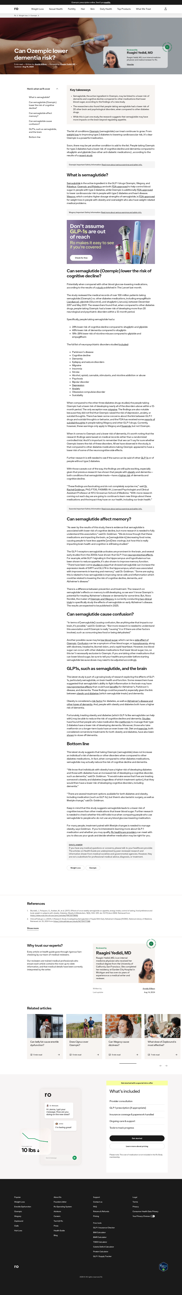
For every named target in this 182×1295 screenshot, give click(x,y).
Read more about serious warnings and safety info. (122, 165)
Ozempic (33, 15)
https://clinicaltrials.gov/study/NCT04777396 (71, 921)
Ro (15, 15)
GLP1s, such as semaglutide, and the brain (42, 130)
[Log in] (166, 9)
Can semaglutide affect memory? (40, 114)
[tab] (37, 9)
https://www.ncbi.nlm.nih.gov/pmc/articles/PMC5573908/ (54, 915)
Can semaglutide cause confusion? (40, 122)
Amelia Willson (149, 988)
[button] (43, 89)
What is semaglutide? (39, 97)
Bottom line (34, 137)
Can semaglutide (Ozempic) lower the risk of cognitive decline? (42, 105)
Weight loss (23, 15)
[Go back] (160, 1066)
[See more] (166, 1066)
